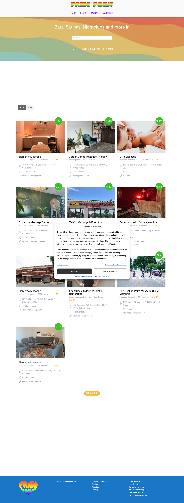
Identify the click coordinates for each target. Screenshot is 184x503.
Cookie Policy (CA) (136, 492)
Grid (22, 107)
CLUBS (83, 13)
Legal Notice (106, 276)
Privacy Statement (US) (138, 490)
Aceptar (74, 271)
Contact (95, 484)
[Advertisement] (92, 80)
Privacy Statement (94, 276)
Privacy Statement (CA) (138, 495)
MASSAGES (108, 13)
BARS (73, 13)
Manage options (110, 271)
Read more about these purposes (116, 265)
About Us (95, 487)
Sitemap (95, 490)
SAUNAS (94, 13)
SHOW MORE (92, 393)
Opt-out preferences (80, 276)
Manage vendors (62, 265)
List (30, 107)
